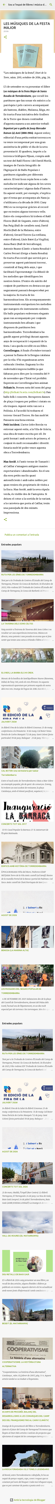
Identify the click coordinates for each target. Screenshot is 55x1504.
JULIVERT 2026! (9, 722)
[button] (5, 37)
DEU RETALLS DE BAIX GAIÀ (15, 1274)
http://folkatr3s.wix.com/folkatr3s (24, 392)
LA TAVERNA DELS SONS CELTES (17, 624)
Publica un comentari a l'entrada (22, 534)
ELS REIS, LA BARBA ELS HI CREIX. (17, 673)
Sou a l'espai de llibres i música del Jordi (30, 4)
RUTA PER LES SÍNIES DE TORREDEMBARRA (22, 574)
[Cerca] (51, 4)
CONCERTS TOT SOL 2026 (15, 1187)
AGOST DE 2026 (9, 915)
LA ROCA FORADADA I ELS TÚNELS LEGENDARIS (25, 1469)
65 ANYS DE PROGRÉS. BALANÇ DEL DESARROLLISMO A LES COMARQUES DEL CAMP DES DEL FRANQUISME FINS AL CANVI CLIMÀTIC (25, 1416)
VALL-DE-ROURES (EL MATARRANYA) (20, 1236)
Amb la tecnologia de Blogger (29, 1500)
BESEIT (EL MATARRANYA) (15, 1323)
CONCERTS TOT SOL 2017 (14, 824)
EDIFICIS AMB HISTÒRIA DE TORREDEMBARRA (23, 866)
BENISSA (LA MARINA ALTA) (15, 950)
